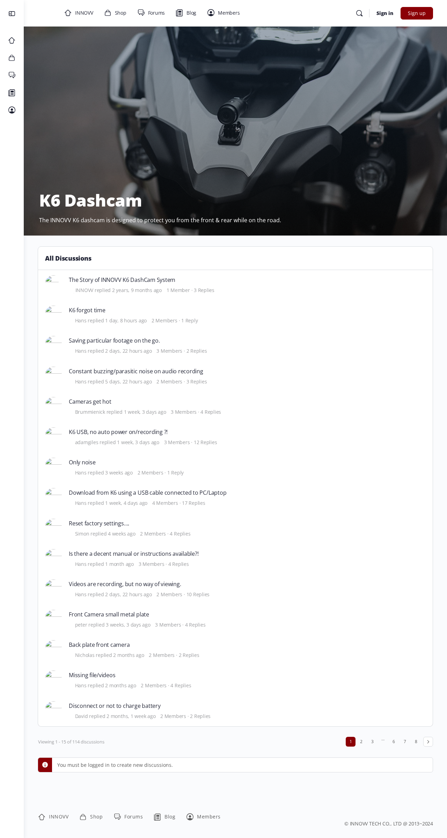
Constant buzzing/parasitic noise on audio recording (136, 371)
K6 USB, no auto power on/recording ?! (118, 432)
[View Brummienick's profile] (53, 405)
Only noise (82, 462)
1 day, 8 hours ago (126, 320)
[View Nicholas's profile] (53, 648)
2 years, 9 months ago (137, 290)
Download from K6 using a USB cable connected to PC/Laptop (147, 492)
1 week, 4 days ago (126, 503)
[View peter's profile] (53, 618)
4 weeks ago (121, 533)
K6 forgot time (87, 310)
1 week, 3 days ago (145, 412)
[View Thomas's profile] (53, 466)
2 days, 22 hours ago (128, 350)
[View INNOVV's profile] (53, 283)
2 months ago (128, 655)
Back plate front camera (99, 645)
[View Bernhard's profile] (53, 557)
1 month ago (119, 564)
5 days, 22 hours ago (128, 381)
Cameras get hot (90, 401)
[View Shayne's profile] (53, 375)
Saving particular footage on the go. (114, 340)
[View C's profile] (53, 314)
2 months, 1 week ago (131, 716)
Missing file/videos (92, 675)
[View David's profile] (53, 709)
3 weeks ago (118, 472)
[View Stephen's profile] (53, 496)
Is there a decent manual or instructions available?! (134, 554)
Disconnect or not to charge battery (115, 706)
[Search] (359, 13)
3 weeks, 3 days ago (128, 624)
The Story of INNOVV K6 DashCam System (122, 280)
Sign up (417, 13)
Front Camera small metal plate (109, 614)
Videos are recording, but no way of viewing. (125, 584)
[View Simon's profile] (53, 344)
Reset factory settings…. (99, 523)
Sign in (384, 13)
